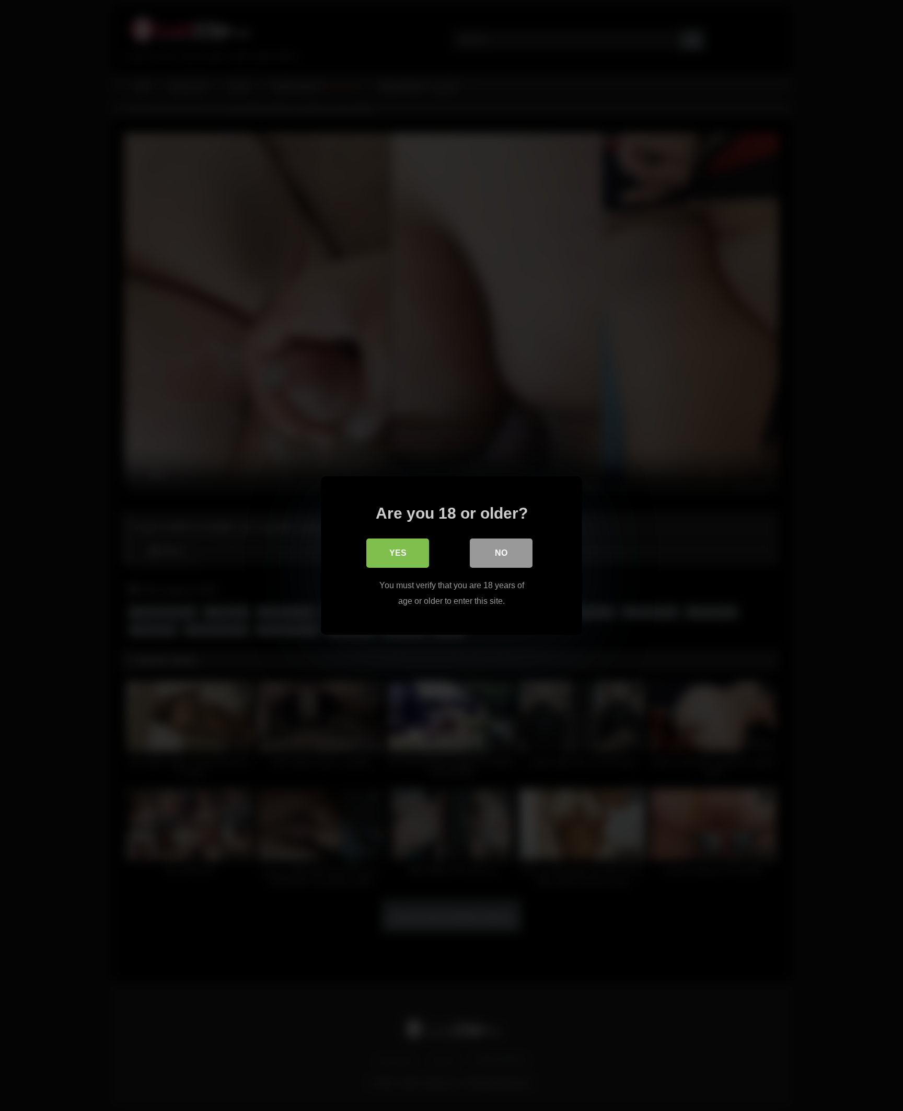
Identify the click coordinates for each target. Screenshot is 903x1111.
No (501, 552)
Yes (398, 552)
